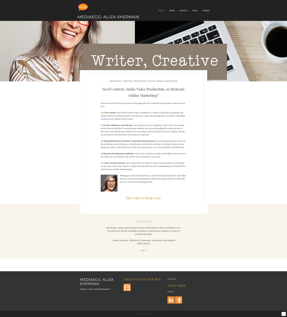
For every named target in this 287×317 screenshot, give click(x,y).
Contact (206, 10)
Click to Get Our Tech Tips (142, 279)
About (172, 10)
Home (161, 10)
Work (194, 10)
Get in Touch (176, 285)
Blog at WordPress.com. (143, 314)
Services (183, 10)
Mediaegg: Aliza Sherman (108, 16)
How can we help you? (143, 197)
